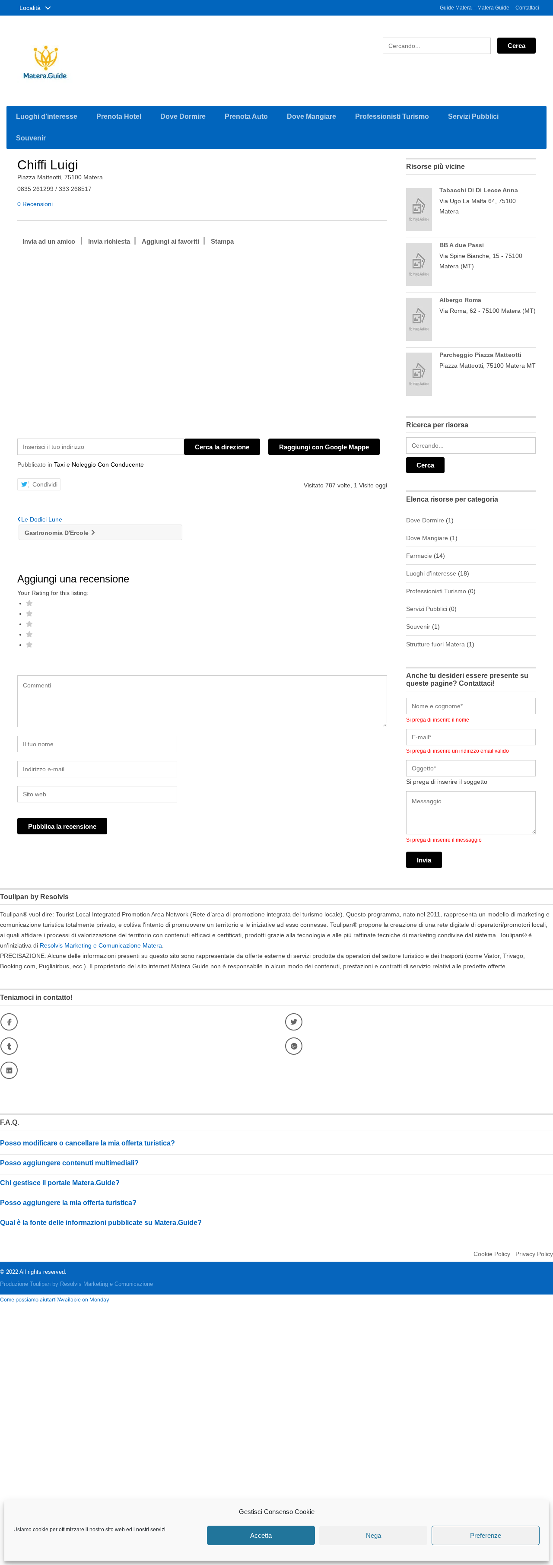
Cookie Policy (492, 1253)
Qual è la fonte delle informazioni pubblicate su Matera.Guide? (101, 1222)
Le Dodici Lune (41, 519)
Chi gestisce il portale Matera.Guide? (60, 1182)
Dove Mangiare (311, 116)
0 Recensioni (35, 203)
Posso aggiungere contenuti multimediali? (69, 1163)
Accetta (261, 1535)
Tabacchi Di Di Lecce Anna (478, 190)
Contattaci (527, 8)
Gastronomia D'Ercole (57, 532)
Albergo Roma (460, 299)
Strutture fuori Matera (435, 644)
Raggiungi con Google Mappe (324, 447)
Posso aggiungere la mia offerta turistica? (68, 1202)
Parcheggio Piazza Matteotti (480, 354)
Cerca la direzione (222, 447)
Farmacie (419, 555)
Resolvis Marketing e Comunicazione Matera (101, 945)
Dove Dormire (183, 116)
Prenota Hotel (118, 116)
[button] (54, 1299)
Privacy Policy (534, 1253)
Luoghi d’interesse (46, 116)
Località (30, 7)
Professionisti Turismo (392, 116)
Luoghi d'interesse (431, 573)
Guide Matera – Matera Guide (474, 8)
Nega (373, 1535)
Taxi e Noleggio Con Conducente (99, 464)
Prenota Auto (246, 116)
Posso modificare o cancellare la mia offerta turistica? (87, 1143)
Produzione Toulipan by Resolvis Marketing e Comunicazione (76, 1284)
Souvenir (31, 138)
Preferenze (485, 1535)
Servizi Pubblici (473, 116)
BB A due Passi (461, 245)
